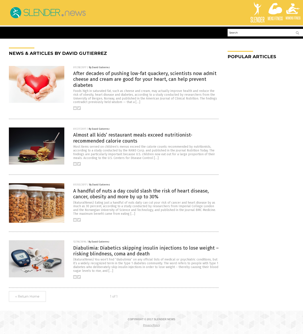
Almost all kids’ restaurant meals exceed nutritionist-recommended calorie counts (132, 138)
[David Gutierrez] (48, 18)
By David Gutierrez (99, 67)
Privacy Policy (151, 325)
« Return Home (27, 296)
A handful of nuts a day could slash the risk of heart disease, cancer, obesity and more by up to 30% (141, 194)
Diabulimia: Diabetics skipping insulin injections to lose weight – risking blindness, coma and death (146, 251)
